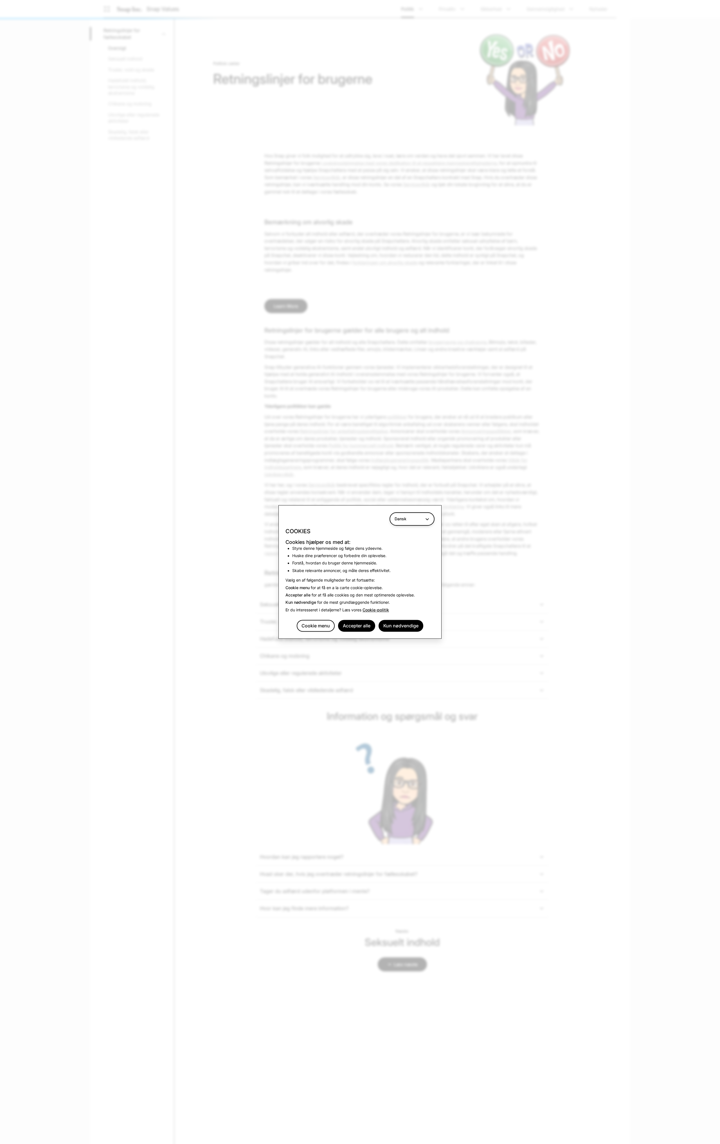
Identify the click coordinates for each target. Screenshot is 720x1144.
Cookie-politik (376, 609)
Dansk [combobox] (400, 518)
